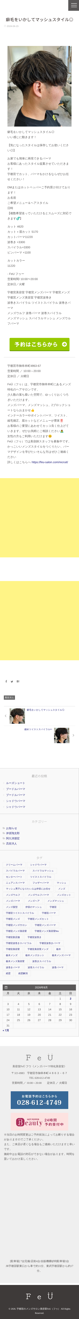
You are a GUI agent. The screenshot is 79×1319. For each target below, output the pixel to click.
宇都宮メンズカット (38, 919)
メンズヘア (34, 901)
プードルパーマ (15, 788)
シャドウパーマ (15, 800)
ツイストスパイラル (40, 876)
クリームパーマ (14, 864)
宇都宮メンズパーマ (45, 925)
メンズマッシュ (56, 901)
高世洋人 (9, 697)
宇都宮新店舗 (13, 937)
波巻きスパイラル (41, 961)
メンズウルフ (13, 895)
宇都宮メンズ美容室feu (47, 931)
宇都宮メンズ (13, 919)
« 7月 (6, 1030)
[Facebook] (6, 681)
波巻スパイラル (36, 967)
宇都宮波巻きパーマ (50, 943)
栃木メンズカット (35, 955)
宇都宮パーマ (49, 913)
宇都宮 (53, 907)
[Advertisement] (39, 517)
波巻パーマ (58, 967)
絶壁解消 (23, 973)
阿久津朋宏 (13, 838)
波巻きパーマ (13, 967)
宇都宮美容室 (13, 949)
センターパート (14, 876)
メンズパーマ (13, 901)
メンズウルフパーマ (38, 895)
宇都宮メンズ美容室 (16, 931)
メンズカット (64, 895)
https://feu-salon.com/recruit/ (50, 462)
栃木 (58, 949)
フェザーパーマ (41, 882)
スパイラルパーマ (15, 870)
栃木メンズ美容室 (15, 961)
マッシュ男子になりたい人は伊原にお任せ (28, 888)
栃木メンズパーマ (61, 955)
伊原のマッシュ (34, 907)
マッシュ (61, 882)
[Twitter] (12, 681)
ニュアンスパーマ (15, 882)
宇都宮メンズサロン (16, 925)
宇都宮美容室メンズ (38, 949)
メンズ (61, 888)
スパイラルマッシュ (43, 870)
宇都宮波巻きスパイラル (19, 943)
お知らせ (11, 828)
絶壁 (8, 973)
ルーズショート (15, 783)
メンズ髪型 (12, 907)
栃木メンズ (12, 955)
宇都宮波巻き (34, 937)
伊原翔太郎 (13, 833)
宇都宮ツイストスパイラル (20, 913)
